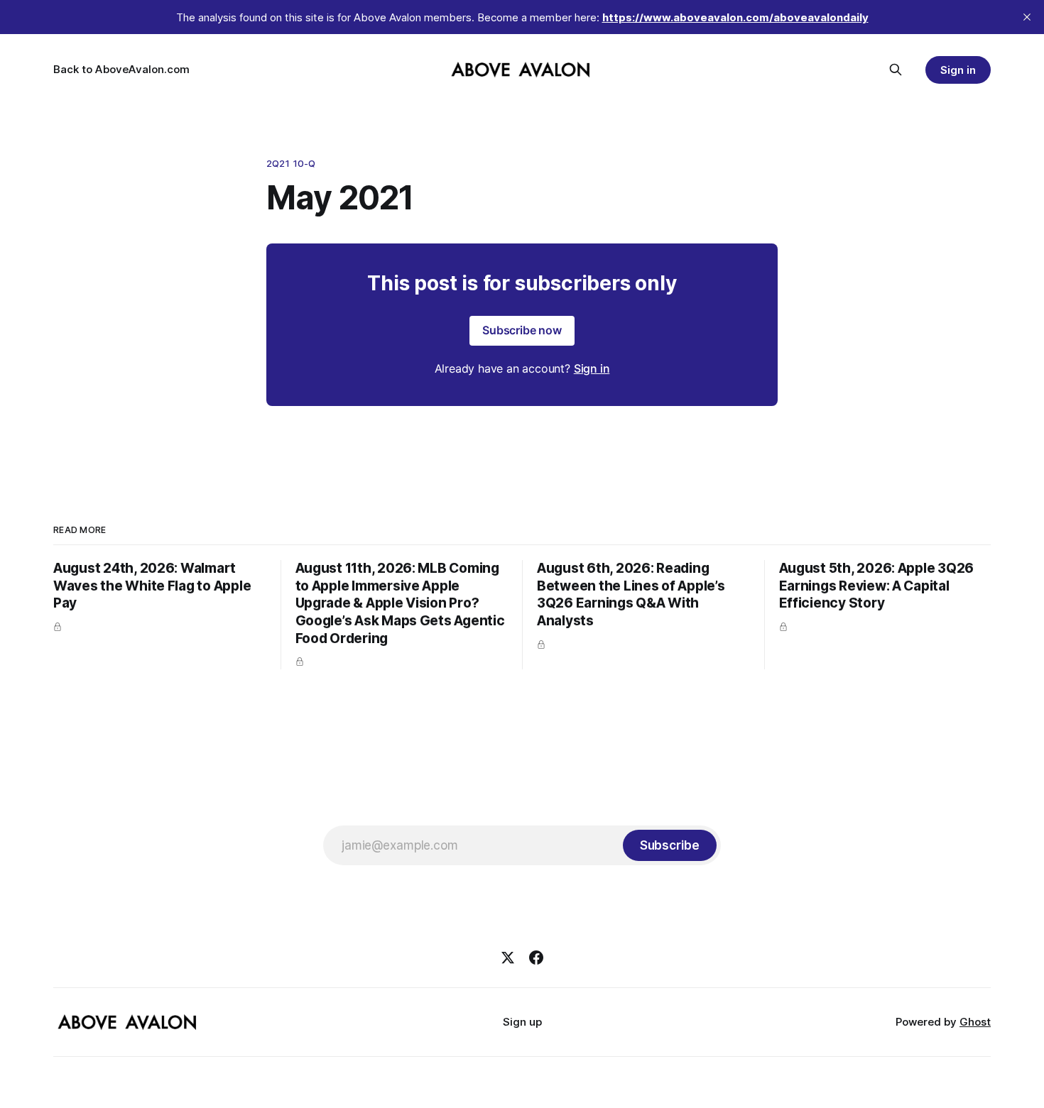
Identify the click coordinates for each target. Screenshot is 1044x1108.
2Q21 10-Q (290, 163)
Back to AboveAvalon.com (121, 69)
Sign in (958, 70)
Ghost (975, 1022)
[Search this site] (895, 69)
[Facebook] (536, 957)
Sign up (522, 1022)
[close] (1027, 17)
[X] (508, 957)
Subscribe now (522, 330)
